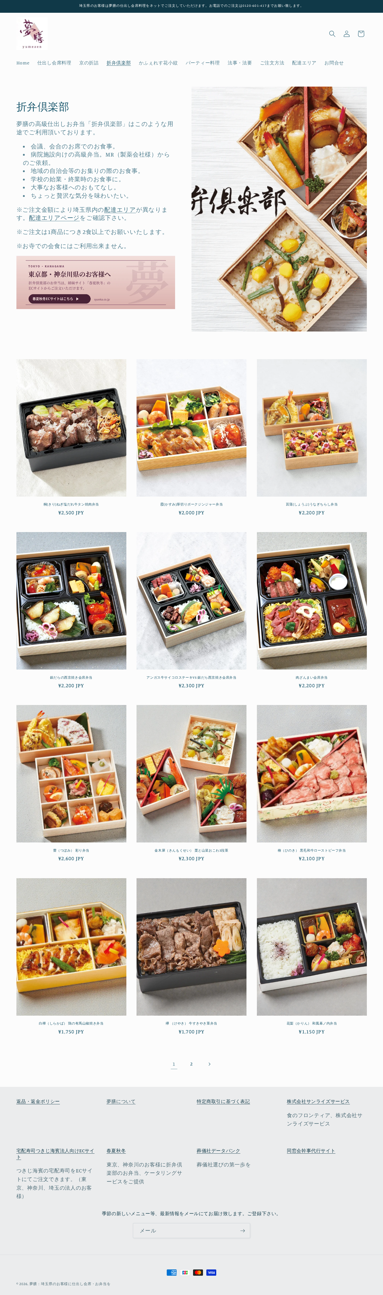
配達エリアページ (54, 217)
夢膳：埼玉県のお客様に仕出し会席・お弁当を (70, 1284)
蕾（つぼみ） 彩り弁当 (71, 850)
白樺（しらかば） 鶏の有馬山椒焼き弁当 (71, 1023)
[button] (332, 34)
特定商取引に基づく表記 (223, 1101)
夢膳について (121, 1101)
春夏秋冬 (116, 1150)
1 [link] (173, 1064)
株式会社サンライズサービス (318, 1101)
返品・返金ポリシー (38, 1101)
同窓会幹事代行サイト (311, 1150)
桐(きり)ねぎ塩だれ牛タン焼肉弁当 (71, 504)
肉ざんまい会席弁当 (312, 677)
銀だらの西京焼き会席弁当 (71, 677)
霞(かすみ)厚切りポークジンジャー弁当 (191, 504)
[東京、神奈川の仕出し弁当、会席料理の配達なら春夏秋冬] (95, 307)
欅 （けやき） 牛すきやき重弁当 (191, 1023)
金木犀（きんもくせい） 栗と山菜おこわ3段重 (191, 850)
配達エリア (120, 209)
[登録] (243, 1230)
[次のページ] (209, 1064)
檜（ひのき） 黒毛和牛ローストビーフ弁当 (312, 850)
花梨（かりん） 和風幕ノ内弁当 (312, 1023)
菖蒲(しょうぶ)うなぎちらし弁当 (312, 504)
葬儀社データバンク (218, 1150)
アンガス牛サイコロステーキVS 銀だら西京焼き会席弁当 (191, 677)
